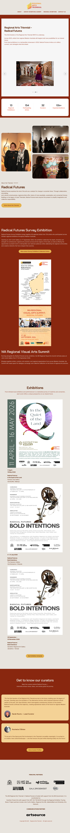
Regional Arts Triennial (36, 821)
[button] (5, 74)
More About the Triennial (11, 205)
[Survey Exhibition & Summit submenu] (41, 11)
